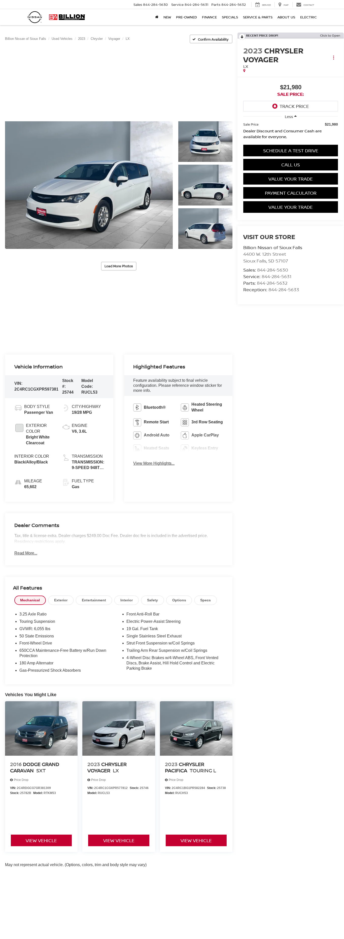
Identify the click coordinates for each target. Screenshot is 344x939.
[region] (290, 132)
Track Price (294, 106)
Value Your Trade (290, 179)
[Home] (157, 17)
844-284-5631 (276, 276)
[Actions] (333, 57)
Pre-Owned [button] (186, 17)
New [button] (167, 17)
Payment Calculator (291, 193)
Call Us (290, 165)
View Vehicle (41, 840)
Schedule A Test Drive (290, 151)
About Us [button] (286, 17)
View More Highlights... (154, 463)
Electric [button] (308, 17)
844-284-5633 (283, 289)
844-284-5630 (272, 270)
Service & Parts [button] (257, 17)
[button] (89, 185)
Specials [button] (230, 17)
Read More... (25, 553)
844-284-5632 (272, 283)
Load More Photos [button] (119, 266)
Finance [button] (209, 17)
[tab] (30, 600)
